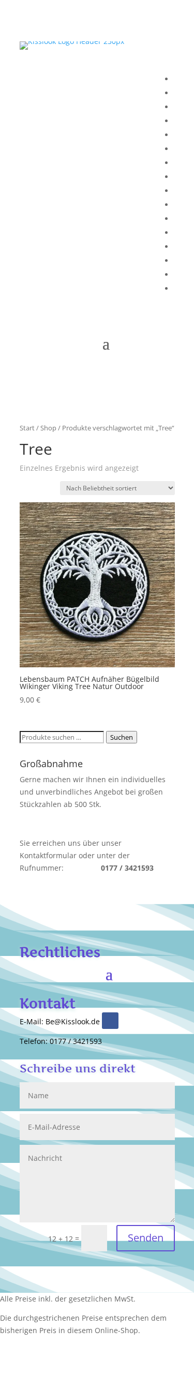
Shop (48, 427)
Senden (145, 1238)
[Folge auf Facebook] (110, 1020)
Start (27, 427)
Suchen (121, 737)
